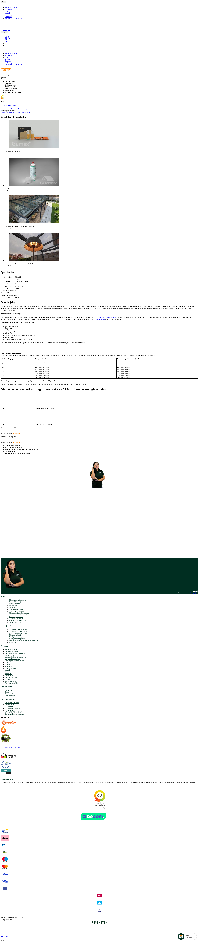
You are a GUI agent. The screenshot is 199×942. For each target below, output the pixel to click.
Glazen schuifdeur (11, 677)
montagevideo (100, 319)
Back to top (4, 936)
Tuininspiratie (9, 694)
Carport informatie (15, 622)
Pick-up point (9, 704)
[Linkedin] (99, 923)
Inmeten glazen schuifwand (18, 633)
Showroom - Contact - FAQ (14, 18)
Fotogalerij (8, 690)
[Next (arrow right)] (4, 940)
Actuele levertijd (14, 604)
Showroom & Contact (12, 703)
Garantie (12, 607)
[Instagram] (103, 923)
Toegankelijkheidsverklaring (14, 714)
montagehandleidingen (15, 553)
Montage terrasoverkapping (18, 629)
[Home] (6, 27)
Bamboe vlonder (10, 668)
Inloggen (7, 30)
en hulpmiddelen (6, 555)
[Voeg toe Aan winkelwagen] (2, 50)
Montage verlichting (15, 635)
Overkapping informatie (17, 611)
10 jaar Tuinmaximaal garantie (106, 317)
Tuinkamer (8, 674)
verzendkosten (17, 433)
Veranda (7, 13)
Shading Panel (9, 655)
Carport (7, 11)
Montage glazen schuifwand (18, 631)
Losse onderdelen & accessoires (15, 657)
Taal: (2, 919)
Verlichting (8, 17)
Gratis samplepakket (11, 683)
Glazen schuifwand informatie (19, 613)
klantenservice (9, 531)
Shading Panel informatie (17, 620)
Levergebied (9, 706)
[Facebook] (92, 923)
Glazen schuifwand (11, 651)
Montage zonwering (15, 637)
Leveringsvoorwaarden (12, 708)
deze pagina (194, 593)
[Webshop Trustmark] (99, 821)
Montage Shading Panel (17, 639)
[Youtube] (96, 923)
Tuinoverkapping (10, 681)
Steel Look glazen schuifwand (15, 653)
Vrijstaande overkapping (13, 659)
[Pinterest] (106, 923)
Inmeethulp (12, 642)
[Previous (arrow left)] (1, 940)
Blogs (7, 692)
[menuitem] (8, 36)
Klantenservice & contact (17, 600)
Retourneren (13, 605)
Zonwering (8, 15)
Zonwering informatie (16, 619)
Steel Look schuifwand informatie (20, 615)
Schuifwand (9, 9)
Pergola (7, 672)
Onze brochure (10, 696)
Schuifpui (8, 679)
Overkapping (9, 675)
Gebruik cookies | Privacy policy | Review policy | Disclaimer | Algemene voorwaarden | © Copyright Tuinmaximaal (174, 926)
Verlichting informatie (16, 617)
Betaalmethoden (10, 710)
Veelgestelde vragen (15, 602)
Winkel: (3, 917)
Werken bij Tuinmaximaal (13, 712)
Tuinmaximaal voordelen (17, 609)
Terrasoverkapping (11, 7)
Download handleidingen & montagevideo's (23, 640)
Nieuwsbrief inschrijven (12, 747)
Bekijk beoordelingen (8, 105)
